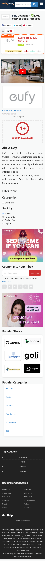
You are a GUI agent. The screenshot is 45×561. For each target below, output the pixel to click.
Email (32, 51)
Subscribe (35, 273)
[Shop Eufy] (5, 16)
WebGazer (27, 490)
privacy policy (7, 281)
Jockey (4, 508)
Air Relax (27, 504)
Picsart (4, 504)
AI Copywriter (11, 422)
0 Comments (39, 51)
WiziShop (27, 508)
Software (9, 405)
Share (26, 51)
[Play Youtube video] (22, 71)
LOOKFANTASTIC (30, 500)
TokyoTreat (28, 497)
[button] (6, 25)
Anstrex (23, 471)
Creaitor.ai (5, 500)
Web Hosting (10, 414)
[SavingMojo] (7, 3)
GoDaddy (23, 466)
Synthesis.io (6, 490)
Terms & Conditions (23, 521)
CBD (7, 431)
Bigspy (23, 462)
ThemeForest (6, 493)
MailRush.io (6, 497)
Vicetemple (23, 457)
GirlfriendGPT (28, 493)
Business (9, 388)
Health (8, 397)
